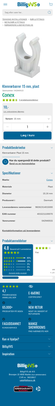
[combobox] (27, 119)
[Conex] (8, 95)
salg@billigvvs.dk (27, 380)
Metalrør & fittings (14, 22)
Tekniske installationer (14, 19)
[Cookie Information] (38, 388)
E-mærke (35, 294)
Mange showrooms (38, 326)
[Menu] (5, 4)
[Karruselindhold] (27, 55)
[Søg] (49, 12)
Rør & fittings (37, 19)
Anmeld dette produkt (18, 273)
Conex (49, 180)
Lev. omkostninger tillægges (14, 111)
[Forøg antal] (47, 127)
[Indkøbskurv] (51, 4)
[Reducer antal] (7, 127)
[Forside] (29, 4)
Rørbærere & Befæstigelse (18, 25)
